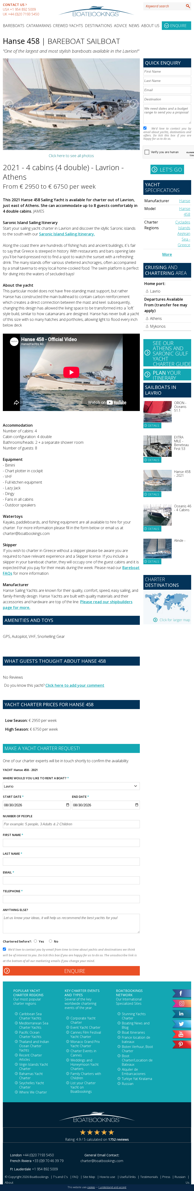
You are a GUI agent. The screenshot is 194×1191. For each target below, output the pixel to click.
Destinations (98, 25)
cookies (91, 1187)
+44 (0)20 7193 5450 (23, 14)
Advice (120, 25)
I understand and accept (112, 1187)
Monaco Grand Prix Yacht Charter (85, 1043)
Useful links (128, 1177)
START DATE (13, 796)
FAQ (75, 1177)
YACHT (8, 770)
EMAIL (8, 872)
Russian (127, 1083)
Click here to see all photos (71, 155)
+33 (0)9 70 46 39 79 (47, 1160)
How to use (107, 1177)
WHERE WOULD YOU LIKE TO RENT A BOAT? (36, 778)
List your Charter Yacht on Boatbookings (83, 1087)
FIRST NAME (13, 835)
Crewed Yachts (68, 25)
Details (153, 426)
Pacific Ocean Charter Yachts (30, 1034)
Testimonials (149, 1177)
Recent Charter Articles (30, 1057)
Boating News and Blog (136, 1025)
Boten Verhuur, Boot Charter (137, 1048)
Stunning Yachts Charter (134, 1016)
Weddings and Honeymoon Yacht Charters (85, 1064)
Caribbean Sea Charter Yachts (30, 1016)
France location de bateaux (136, 1039)
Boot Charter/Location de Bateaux (137, 1060)
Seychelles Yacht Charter (31, 1085)
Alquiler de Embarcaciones (134, 1071)
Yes (41, 941)
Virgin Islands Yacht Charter (33, 1066)
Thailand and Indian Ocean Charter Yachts (34, 1045)
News (134, 25)
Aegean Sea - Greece (183, 239)
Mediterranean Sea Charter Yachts (33, 1025)
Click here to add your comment (74, 685)
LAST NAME (12, 853)
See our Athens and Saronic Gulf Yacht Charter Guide (172, 352)
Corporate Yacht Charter (83, 1020)
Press (166, 1177)
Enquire (178, 25)
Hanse (184, 200)
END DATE (80, 796)
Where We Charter (33, 1092)
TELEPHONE (13, 891)
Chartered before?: (17, 941)
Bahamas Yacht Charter (31, 1075)
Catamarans (38, 25)
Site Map (89, 1177)
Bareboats (13, 25)
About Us (150, 25)
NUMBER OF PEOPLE (17, 816)
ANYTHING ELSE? (15, 910)
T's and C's (60, 1177)
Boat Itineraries (133, 1032)
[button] (9, 104)
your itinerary (167, 374)
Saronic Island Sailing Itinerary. (67, 234)
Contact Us (13, 4)
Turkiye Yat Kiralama (137, 1078)
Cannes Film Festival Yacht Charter (86, 1034)
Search (188, 6)
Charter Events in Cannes (83, 1053)
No (55, 941)
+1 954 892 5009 (23, 9)
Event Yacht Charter (85, 1027)
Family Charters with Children (86, 1075)
